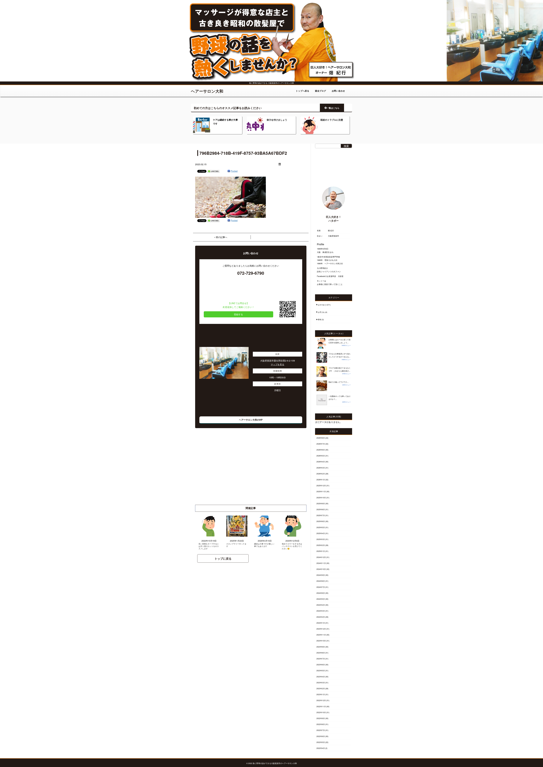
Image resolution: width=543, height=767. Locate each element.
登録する (238, 314)
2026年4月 (320, 461)
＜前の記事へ (220, 237)
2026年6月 (320, 449)
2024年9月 (320, 575)
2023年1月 (320, 694)
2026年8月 (320, 438)
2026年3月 (320, 467)
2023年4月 (320, 676)
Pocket (234, 171)
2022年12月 (321, 700)
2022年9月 (320, 718)
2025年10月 (321, 497)
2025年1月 (320, 551)
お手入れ (321, 312)
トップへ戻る (302, 90)
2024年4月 (320, 605)
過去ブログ (320, 90)
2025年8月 (320, 509)
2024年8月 (320, 581)
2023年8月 (320, 652)
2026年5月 (320, 455)
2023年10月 (321, 640)
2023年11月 (321, 634)
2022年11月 (321, 706)
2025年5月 (320, 527)
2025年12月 (321, 485)
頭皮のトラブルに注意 (331, 119)
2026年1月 (320, 479)
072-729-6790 (250, 273)
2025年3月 (320, 539)
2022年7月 (320, 730)
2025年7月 (320, 515)
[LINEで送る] (213, 171)
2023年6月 (320, 664)
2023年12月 (321, 629)
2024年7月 (320, 587)
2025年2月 (320, 545)
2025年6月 (320, 521)
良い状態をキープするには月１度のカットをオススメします (209, 546)
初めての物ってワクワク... (338, 382)
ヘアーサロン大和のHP (251, 419)
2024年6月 (320, 593)
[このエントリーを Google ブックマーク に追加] (229, 171)
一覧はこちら (333, 107)
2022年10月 (321, 712)
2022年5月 (320, 742)
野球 (319, 319)
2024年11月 (321, 563)
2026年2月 (320, 473)
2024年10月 (321, 569)
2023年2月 (320, 688)
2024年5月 (320, 599)
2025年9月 (320, 503)
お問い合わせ (338, 90)
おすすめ (321, 305)
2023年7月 (320, 658)
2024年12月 (321, 557)
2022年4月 (320, 748)
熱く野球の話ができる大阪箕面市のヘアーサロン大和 (275, 763)
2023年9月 (320, 647)
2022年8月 (320, 724)
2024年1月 (320, 623)
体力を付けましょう (277, 119)
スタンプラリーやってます (236, 545)
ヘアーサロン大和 (207, 91)
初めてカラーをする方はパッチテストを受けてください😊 (292, 546)
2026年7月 (320, 444)
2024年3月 (320, 611)
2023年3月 (320, 682)
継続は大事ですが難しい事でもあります (264, 545)
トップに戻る (223, 558)
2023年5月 (320, 670)
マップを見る (277, 364)
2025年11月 (321, 491)
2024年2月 (320, 617)
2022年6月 (320, 736)
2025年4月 (320, 533)
